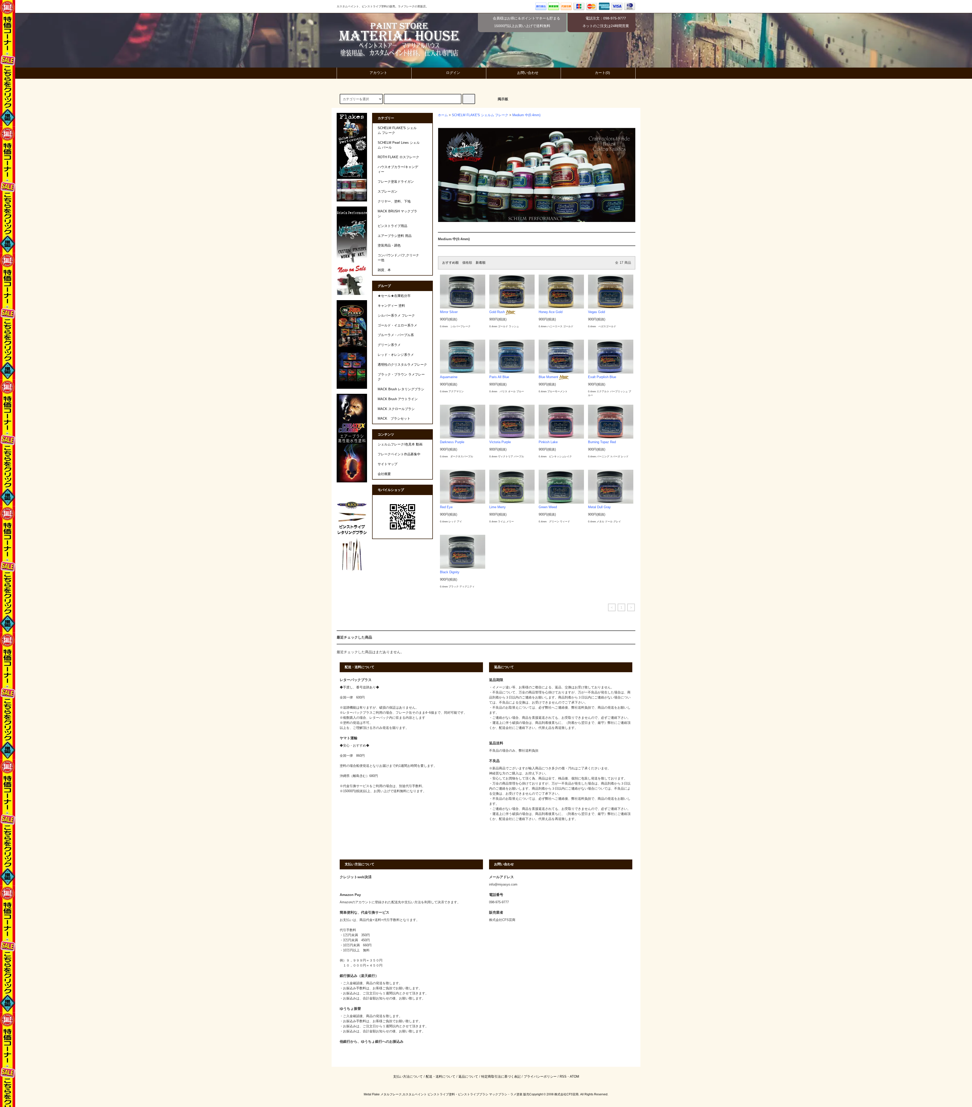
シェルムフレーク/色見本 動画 (400, 444)
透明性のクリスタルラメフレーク (402, 364)
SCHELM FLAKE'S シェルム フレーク (480, 115)
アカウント (378, 73)
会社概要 (384, 474)
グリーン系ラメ (389, 345)
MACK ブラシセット (394, 418)
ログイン (453, 73)
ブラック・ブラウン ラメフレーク (401, 377)
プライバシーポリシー (540, 1076)
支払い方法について (408, 1076)
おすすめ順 (450, 262)
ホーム (443, 115)
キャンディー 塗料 (391, 306)
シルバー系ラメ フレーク (396, 315)
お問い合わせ (527, 73)
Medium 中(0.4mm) (526, 115)
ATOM (574, 1076)
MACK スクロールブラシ (396, 409)
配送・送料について (440, 1076)
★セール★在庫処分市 (394, 296)
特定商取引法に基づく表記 (501, 1076)
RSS (563, 1076)
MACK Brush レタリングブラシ (401, 389)
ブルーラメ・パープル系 (396, 335)
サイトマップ (387, 464)
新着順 (480, 262)
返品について (468, 1076)
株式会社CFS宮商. (566, 1094)
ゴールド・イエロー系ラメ (397, 325)
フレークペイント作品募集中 (399, 454)
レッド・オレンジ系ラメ (396, 355)
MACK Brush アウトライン (398, 399)
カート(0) (602, 73)
